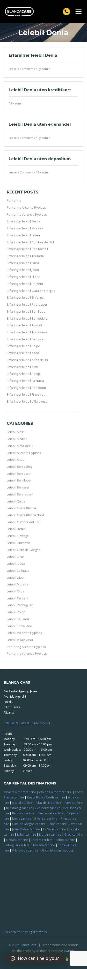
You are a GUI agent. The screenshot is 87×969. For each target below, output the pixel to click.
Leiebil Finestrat (18, 543)
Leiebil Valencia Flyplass (24, 633)
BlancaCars (28, 945)
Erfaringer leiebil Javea (23, 235)
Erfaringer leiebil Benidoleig (27, 318)
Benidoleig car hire (19, 808)
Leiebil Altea (15, 459)
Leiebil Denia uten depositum (40, 159)
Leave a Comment (21, 69)
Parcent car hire (41, 840)
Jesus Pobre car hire (26, 829)
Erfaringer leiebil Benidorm (26, 387)
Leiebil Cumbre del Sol (23, 522)
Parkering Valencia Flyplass (27, 214)
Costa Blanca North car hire (46, 797)
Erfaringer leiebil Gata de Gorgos (31, 291)
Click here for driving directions (25, 932)
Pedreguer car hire (16, 845)
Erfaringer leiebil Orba (23, 263)
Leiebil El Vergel (18, 536)
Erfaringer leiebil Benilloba (26, 311)
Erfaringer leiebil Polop (23, 373)
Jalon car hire (58, 824)
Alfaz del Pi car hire (49, 802)
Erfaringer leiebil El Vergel (25, 297)
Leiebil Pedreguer (20, 605)
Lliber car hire (26, 834)
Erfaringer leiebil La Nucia (25, 380)
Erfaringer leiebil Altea (23, 353)
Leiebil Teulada (18, 619)
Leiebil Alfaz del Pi (20, 446)
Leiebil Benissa (18, 487)
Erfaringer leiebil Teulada (25, 256)
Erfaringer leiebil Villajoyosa (27, 401)
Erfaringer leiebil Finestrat (25, 394)
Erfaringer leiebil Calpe (23, 346)
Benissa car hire (23, 813)
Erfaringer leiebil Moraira (25, 228)
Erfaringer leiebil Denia (33, 55)
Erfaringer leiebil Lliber (23, 277)
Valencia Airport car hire (55, 792)
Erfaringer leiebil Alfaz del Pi (27, 360)
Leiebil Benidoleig (19, 466)
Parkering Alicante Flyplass (26, 207)
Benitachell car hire (50, 813)
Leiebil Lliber (16, 577)
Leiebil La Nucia (18, 570)
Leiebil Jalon (15, 556)
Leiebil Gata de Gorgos (23, 550)
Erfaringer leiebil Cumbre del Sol (30, 242)
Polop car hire (65, 840)
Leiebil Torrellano (19, 626)
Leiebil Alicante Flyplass (24, 453)
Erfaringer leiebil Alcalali (24, 325)
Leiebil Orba (15, 591)
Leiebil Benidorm (19, 473)
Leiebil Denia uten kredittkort (40, 90)
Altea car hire (74, 802)
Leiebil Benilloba (19, 480)
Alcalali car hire (22, 802)
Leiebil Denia (16, 529)
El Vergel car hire (45, 818)
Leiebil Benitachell (20, 494)
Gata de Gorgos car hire (29, 824)
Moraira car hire (50, 834)
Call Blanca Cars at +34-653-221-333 (28, 723)
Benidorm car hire (47, 808)
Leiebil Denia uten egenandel (40, 124)
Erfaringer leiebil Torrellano (27, 332)
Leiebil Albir (15, 432)
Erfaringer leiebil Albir (22, 367)
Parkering (14, 200)
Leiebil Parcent (17, 598)
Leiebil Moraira (18, 584)
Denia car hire (21, 818)
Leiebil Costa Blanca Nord (25, 515)
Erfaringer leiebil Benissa (25, 339)
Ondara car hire (17, 840)
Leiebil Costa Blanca (21, 508)
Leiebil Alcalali (17, 439)
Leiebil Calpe (16, 501)
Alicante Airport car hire (20, 792)
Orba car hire (73, 834)
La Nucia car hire (54, 829)
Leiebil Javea (16, 563)
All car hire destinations (57, 850)
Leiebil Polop (16, 612)
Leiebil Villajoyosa (20, 640)
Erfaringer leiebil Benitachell (27, 249)
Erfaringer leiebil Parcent (25, 284)
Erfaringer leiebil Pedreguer (27, 304)
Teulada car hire (44, 845)
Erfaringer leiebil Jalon (23, 270)
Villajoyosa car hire (25, 850)
